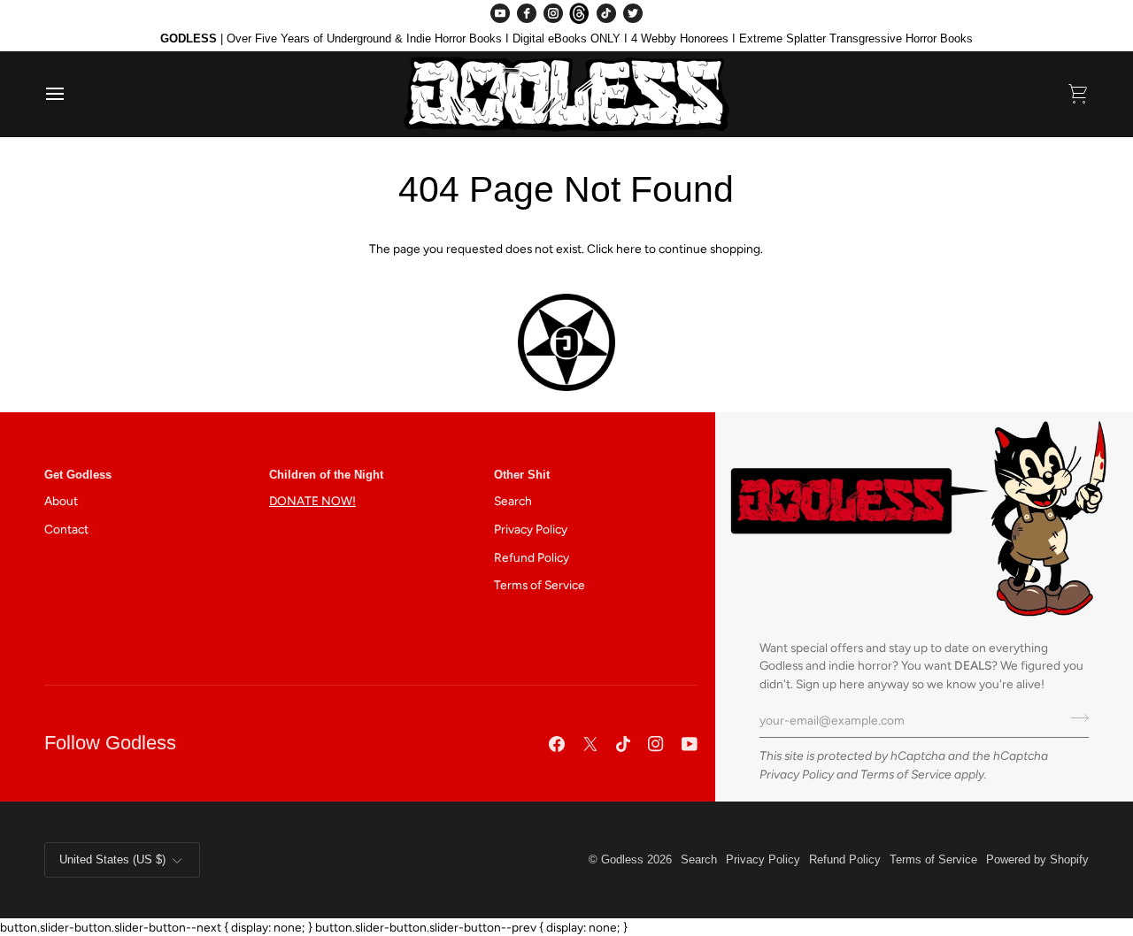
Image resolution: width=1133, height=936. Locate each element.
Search (513, 501)
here (629, 249)
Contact (66, 529)
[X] (590, 744)
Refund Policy (531, 557)
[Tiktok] (623, 744)
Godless (622, 859)
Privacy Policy (796, 774)
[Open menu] (70, 93)
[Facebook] (526, 13)
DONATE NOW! (312, 501)
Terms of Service (906, 774)
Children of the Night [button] (326, 474)
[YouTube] (500, 13)
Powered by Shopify (1037, 859)
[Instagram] (553, 13)
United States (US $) (112, 859)
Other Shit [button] (522, 474)
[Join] (1074, 718)
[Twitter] (633, 13)
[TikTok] (606, 13)
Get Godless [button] (78, 474)
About (61, 501)
